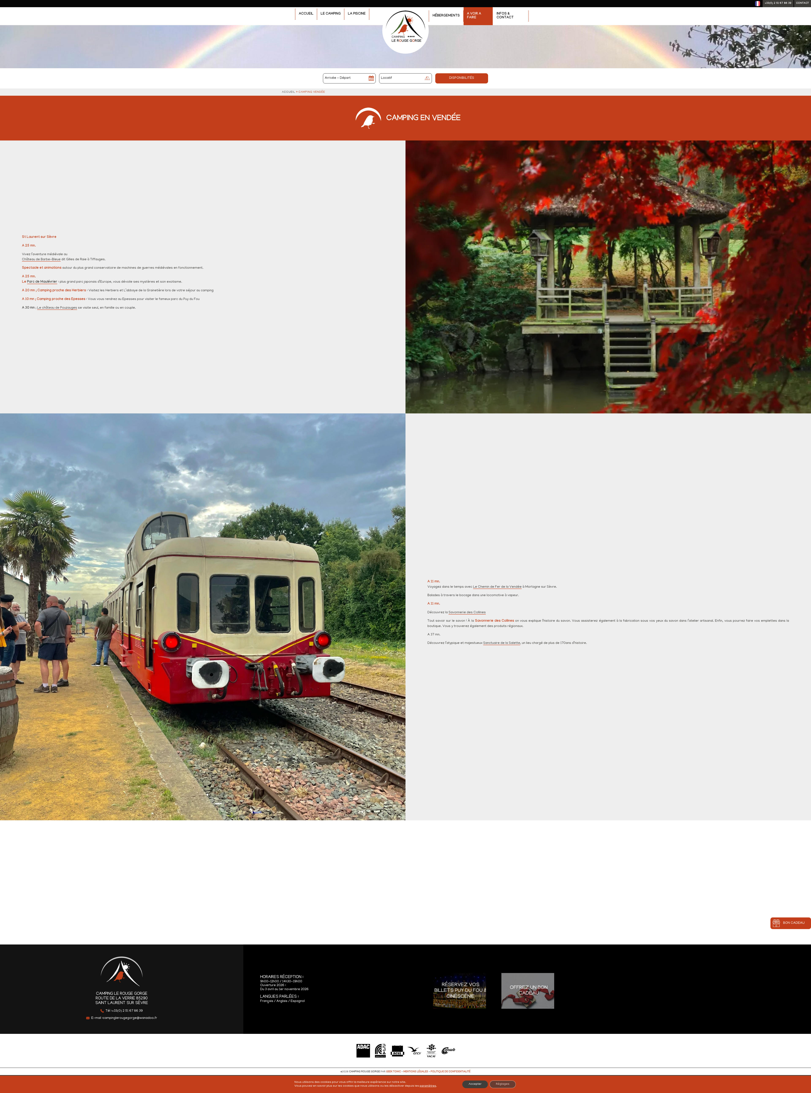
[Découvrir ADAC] (363, 1051)
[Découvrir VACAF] (431, 1051)
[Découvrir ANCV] (414, 1051)
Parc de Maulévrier (42, 282)
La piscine (357, 14)
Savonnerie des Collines (467, 613)
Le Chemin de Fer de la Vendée (497, 587)
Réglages (502, 1084)
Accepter (475, 1084)
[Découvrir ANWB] (448, 1051)
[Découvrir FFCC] (380, 1051)
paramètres (428, 1086)
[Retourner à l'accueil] (405, 9)
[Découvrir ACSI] (397, 1051)
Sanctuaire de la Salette (501, 643)
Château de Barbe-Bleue (41, 260)
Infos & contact (505, 16)
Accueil (306, 14)
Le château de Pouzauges (57, 308)
